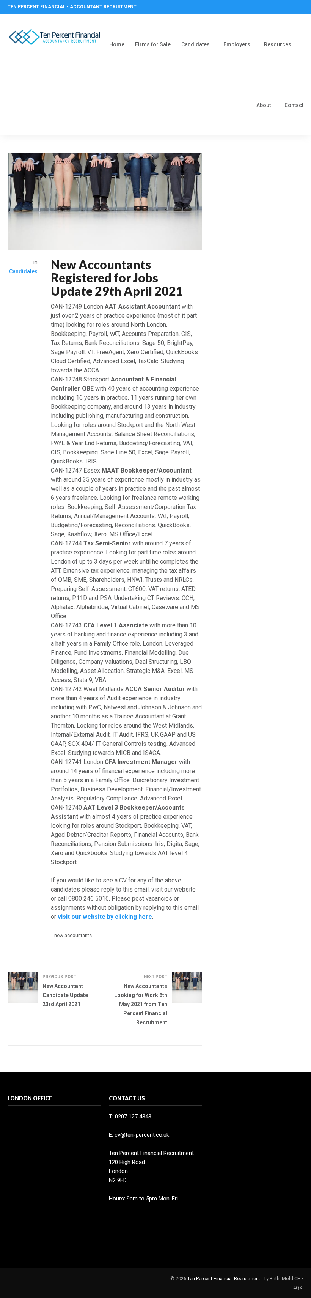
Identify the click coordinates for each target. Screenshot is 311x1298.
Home (116, 44)
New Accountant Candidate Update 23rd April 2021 (65, 995)
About (263, 105)
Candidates (195, 44)
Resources (277, 44)
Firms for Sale (153, 44)
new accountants (73, 935)
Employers (236, 44)
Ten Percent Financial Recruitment (223, 1278)
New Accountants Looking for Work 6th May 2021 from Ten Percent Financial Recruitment (140, 1004)
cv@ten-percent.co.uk (142, 1134)
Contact (293, 105)
